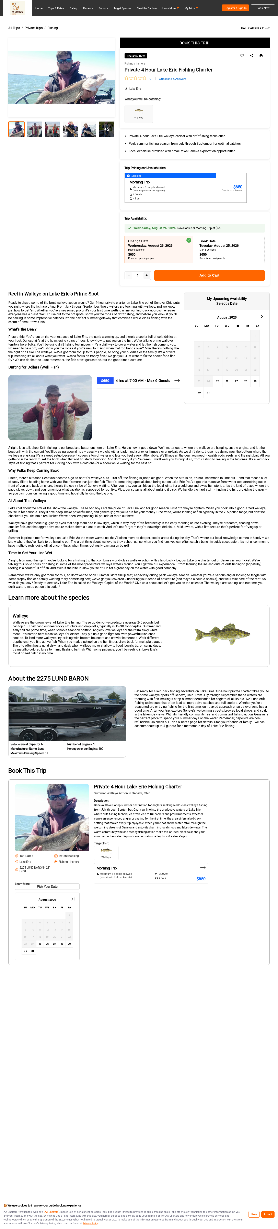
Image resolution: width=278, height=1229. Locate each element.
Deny (254, 1214)
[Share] (251, 56)
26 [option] (227, 381)
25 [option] (217, 381)
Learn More (22, 883)
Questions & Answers (172, 78)
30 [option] (199, 392)
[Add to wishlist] (242, 56)
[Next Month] (261, 316)
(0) (150, 78)
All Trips (14, 28)
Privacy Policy (90, 1223)
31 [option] (208, 392)
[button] (170, 9)
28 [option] (245, 381)
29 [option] (255, 381)
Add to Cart (209, 275)
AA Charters (51, 1211)
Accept (268, 1214)
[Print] (261, 56)
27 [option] (236, 381)
